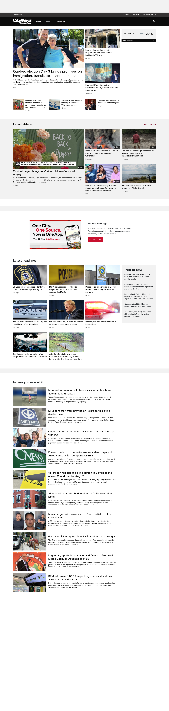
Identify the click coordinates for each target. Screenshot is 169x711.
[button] (125, 15)
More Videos (149, 125)
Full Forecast (128, 41)
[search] (154, 21)
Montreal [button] (16, 15)
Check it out (95, 239)
